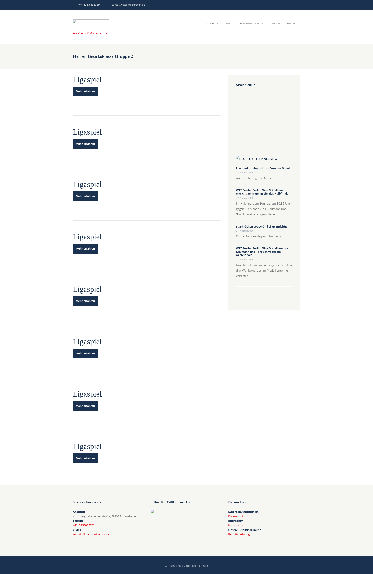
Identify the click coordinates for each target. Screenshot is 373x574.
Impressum (235, 525)
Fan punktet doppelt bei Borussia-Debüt (263, 168)
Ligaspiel (87, 79)
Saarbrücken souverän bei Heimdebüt (261, 226)
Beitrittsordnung (239, 534)
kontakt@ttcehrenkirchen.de (128, 4)
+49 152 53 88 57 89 (89, 4)
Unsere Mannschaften (250, 24)
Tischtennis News (263, 159)
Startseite (212, 24)
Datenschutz (236, 516)
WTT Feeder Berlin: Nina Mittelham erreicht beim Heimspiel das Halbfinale (262, 192)
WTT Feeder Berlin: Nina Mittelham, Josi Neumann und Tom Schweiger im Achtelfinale (262, 252)
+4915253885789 (84, 525)
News (227, 24)
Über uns (275, 24)
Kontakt (292, 24)
